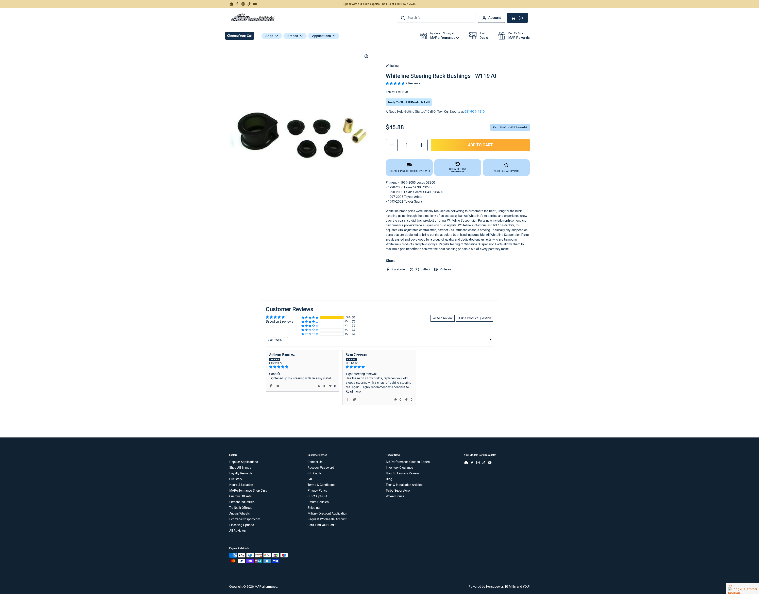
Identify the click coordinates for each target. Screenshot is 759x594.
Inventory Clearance (399, 467)
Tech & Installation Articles (404, 485)
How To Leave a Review (402, 473)
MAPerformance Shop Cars (248, 490)
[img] (302, 367)
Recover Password (321, 467)
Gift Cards (314, 473)
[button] (517, 18)
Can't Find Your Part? (322, 525)
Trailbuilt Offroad (240, 508)
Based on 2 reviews (279, 321)
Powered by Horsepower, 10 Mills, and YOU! (499, 586)
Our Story (235, 479)
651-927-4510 (474, 111)
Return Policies (318, 502)
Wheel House (395, 496)
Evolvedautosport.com (244, 519)
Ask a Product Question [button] (474, 318)
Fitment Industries (242, 502)
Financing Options (241, 525)
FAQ (310, 479)
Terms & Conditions (321, 485)
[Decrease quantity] (392, 145)
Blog (389, 479)
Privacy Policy (317, 490)
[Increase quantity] (422, 145)
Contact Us (315, 462)
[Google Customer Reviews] (742, 588)
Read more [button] (353, 391)
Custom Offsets (240, 496)
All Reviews (237, 531)
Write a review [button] (442, 318)
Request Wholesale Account (327, 519)
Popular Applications (243, 462)
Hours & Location (241, 485)
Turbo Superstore (398, 490)
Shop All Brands (240, 467)
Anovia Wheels (239, 513)
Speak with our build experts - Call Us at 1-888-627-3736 (379, 4)
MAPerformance (266, 586)
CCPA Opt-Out (317, 496)
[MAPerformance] (253, 18)
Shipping (314, 508)
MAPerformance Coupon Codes (408, 462)
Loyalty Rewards (240, 473)
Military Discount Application (327, 513)
